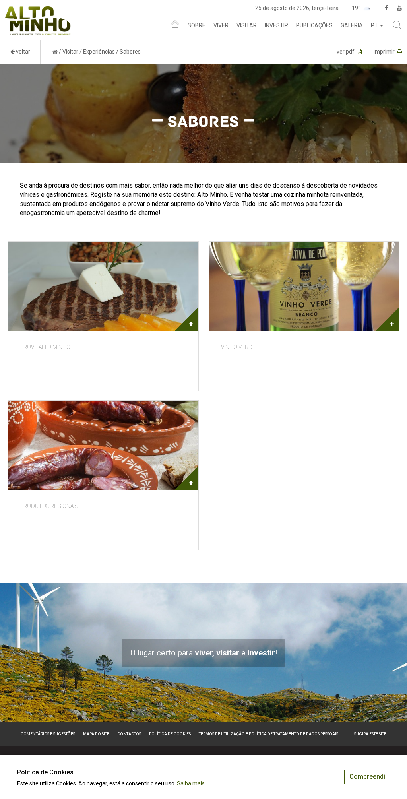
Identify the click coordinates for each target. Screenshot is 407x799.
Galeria (352, 25)
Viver (221, 25)
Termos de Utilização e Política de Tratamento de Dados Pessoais (268, 734)
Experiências (99, 51)
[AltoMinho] (38, 10)
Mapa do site (96, 734)
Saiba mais (191, 783)
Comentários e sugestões (48, 734)
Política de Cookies (170, 734)
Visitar (246, 25)
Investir (276, 25)
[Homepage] (175, 25)
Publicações (314, 25)
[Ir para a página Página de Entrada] (55, 51)
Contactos (129, 734)
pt (375, 25)
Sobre (196, 25)
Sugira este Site (370, 734)
